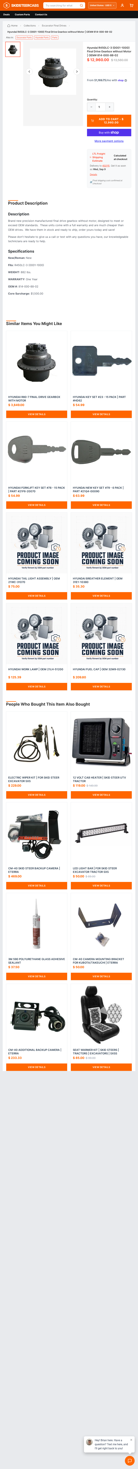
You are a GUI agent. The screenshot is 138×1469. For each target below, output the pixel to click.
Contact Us (41, 14)
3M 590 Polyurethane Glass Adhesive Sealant (36, 960)
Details (93, 174)
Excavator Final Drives (54, 25)
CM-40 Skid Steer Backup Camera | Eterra (34, 870)
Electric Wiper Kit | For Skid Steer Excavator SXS (33, 779)
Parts (54, 37)
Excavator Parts (24, 37)
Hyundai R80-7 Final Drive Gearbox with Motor (34, 398)
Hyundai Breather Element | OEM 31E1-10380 (98, 580)
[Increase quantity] (110, 107)
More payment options (109, 141)
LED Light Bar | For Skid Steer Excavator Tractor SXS (95, 870)
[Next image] (77, 71)
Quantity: (92, 99)
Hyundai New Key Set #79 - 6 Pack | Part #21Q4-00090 (98, 489)
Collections (30, 25)
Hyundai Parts (42, 37)
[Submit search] (81, 5)
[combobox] (60, 5)
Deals (6, 14)
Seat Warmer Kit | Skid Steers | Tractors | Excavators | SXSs (96, 1051)
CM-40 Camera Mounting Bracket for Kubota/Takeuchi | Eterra (98, 960)
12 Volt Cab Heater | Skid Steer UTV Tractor (99, 779)
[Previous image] (29, 71)
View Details (36, 414)
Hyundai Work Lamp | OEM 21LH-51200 (35, 669)
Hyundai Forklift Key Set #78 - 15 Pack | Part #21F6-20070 (36, 489)
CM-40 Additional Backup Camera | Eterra (34, 1051)
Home (14, 25)
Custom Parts (22, 14)
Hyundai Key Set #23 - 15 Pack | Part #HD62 (99, 398)
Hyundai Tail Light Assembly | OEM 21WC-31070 (34, 580)
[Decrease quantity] (91, 107)
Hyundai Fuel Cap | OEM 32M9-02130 (99, 669)
